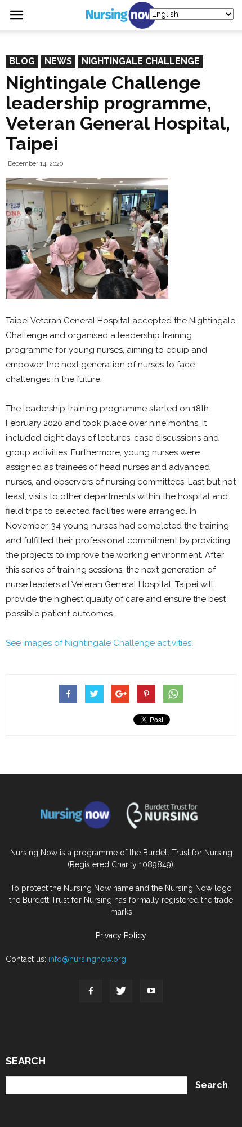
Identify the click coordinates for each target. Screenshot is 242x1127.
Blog (22, 61)
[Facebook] (90, 991)
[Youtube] (151, 991)
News (58, 61)
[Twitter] (121, 991)
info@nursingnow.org (87, 959)
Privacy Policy (121, 935)
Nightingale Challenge (141, 61)
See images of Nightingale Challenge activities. (99, 643)
